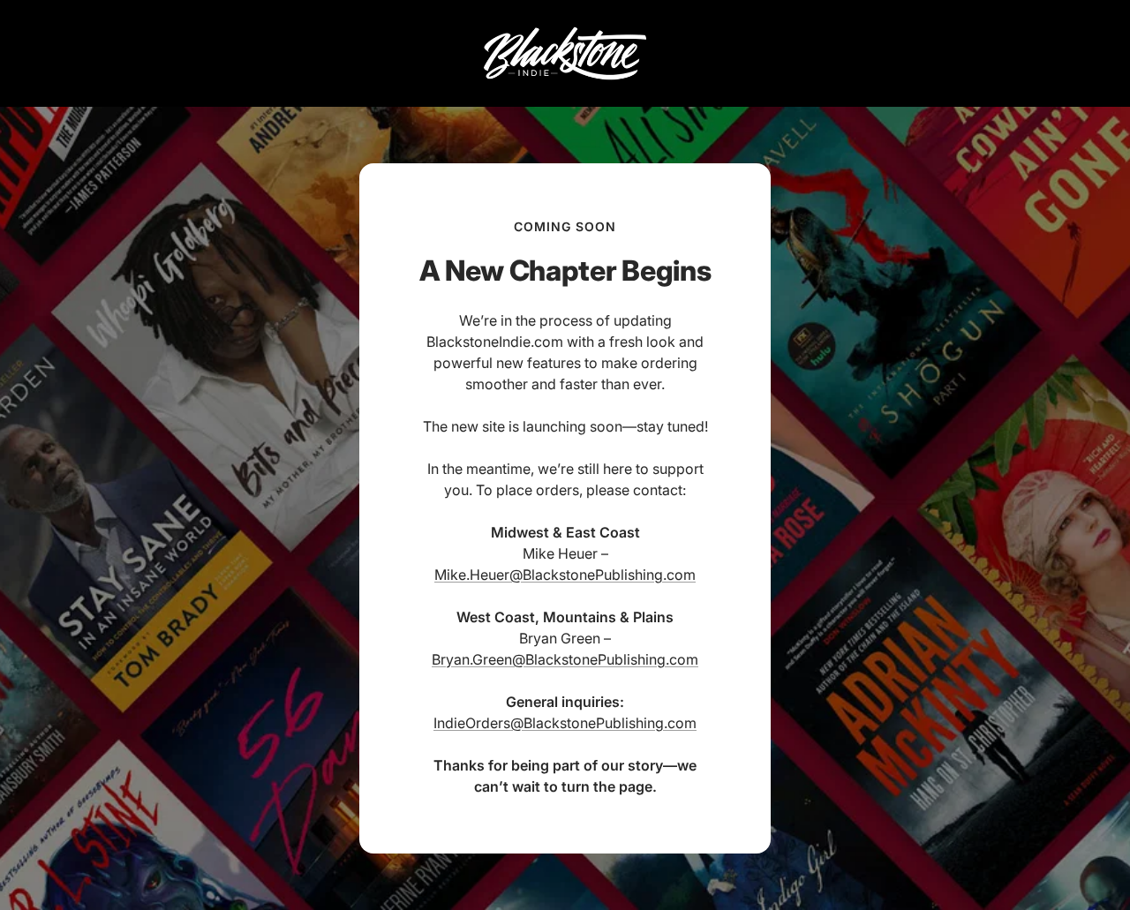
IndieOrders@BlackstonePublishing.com (565, 723)
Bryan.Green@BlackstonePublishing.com (565, 659)
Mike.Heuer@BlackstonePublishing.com (565, 574)
